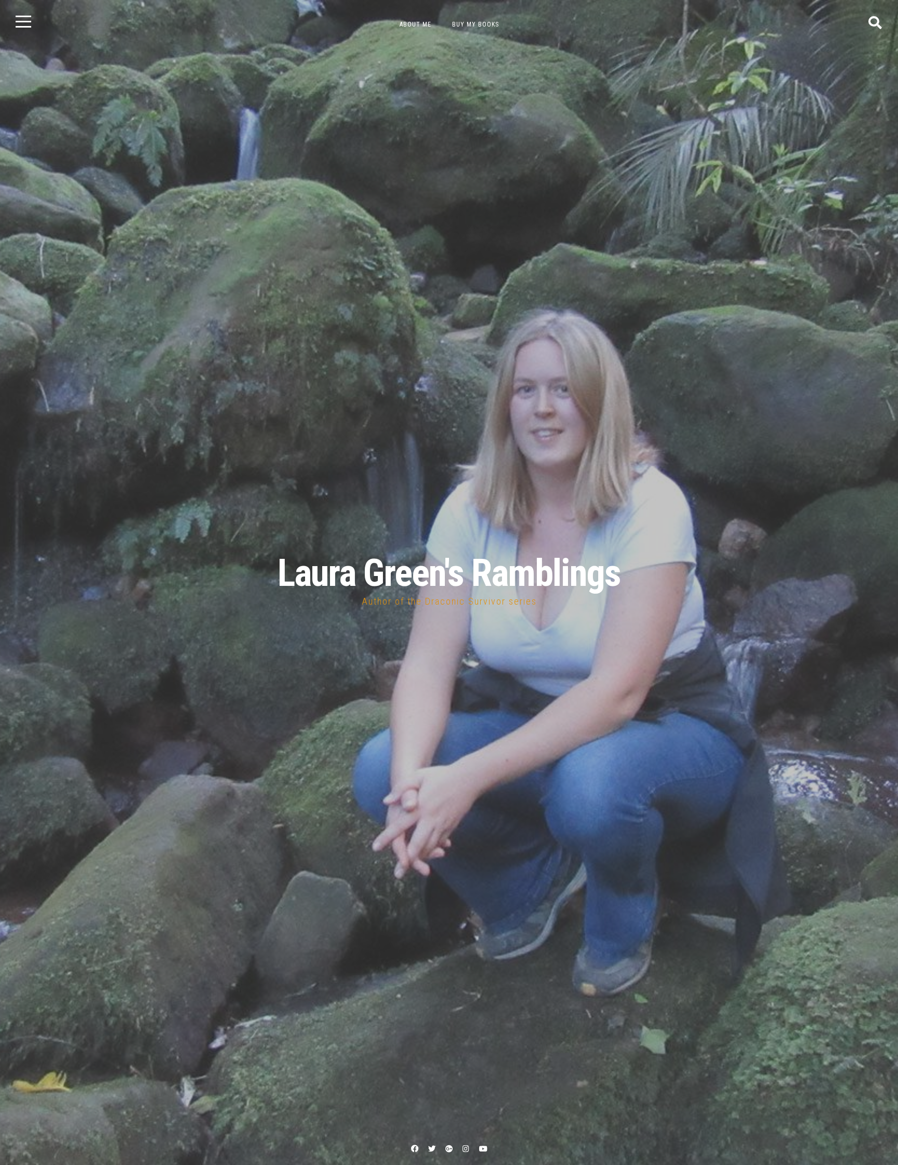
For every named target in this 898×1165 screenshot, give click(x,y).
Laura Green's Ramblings (449, 573)
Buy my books (475, 24)
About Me (415, 24)
